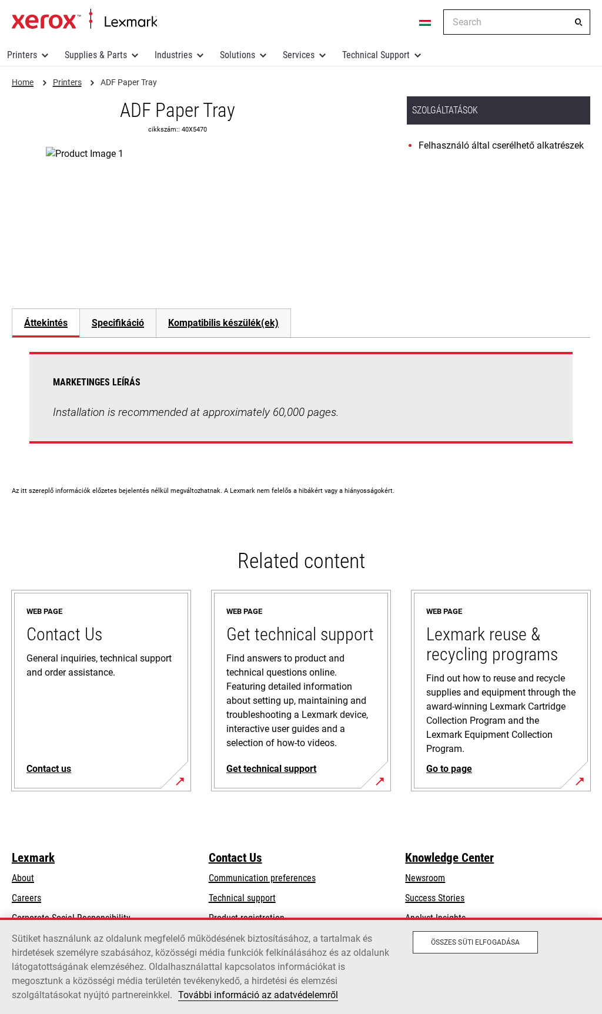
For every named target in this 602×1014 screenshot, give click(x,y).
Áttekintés (46, 322)
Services (299, 55)
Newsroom (425, 878)
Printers (22, 55)
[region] (301, 966)
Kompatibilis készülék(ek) (223, 322)
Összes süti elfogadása (475, 942)
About (23, 878)
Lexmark (33, 858)
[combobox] (516, 22)
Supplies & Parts (96, 55)
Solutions (237, 55)
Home (84, 19)
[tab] (45, 322)
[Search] (578, 22)
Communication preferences (262, 878)
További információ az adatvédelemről (258, 994)
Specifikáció (118, 322)
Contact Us (235, 858)
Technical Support (376, 55)
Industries (173, 55)
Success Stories (434, 898)
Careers (26, 898)
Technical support (242, 898)
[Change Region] (426, 22)
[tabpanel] (301, 405)
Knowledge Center (449, 858)
